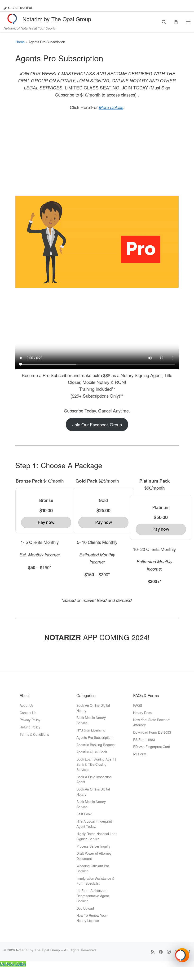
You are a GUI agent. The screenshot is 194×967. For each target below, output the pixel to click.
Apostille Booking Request (95, 744)
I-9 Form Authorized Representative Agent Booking (92, 895)
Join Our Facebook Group (97, 424)
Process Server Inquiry (93, 846)
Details (116, 107)
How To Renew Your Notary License (91, 918)
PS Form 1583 (144, 739)
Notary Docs (142, 712)
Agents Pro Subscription (94, 737)
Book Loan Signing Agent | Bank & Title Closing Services (96, 764)
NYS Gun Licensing (90, 730)
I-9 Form (139, 754)
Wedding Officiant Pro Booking (92, 868)
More (104, 107)
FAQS (137, 705)
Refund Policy (30, 727)
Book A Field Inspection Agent (94, 779)
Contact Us (28, 712)
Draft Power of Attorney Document (93, 856)
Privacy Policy (30, 719)
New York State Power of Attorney (151, 722)
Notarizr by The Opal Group (38, 950)
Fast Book (84, 813)
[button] (182, 955)
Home (20, 41)
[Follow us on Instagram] (169, 952)
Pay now (46, 522)
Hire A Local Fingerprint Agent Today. (94, 824)
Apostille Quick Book (91, 751)
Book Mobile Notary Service (91, 720)
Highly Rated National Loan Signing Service (96, 836)
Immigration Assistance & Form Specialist (95, 881)
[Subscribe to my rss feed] (152, 952)
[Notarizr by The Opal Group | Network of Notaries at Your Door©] (12, 18)
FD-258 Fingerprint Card (151, 746)
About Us (26, 705)
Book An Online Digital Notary (93, 708)
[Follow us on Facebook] (161, 952)
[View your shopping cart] (176, 21)
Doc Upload (85, 908)
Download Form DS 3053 (152, 732)
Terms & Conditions (34, 734)
